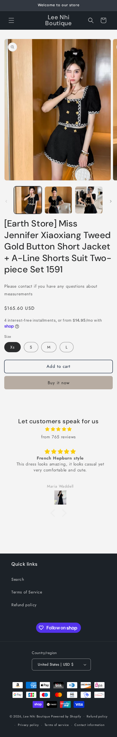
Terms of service (57, 725)
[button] (11, 20)
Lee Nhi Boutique (36, 716)
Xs (12, 347)
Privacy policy (28, 725)
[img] (58, 429)
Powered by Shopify (66, 716)
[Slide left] (6, 201)
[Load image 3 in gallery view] (89, 200)
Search (17, 579)
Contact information (89, 725)
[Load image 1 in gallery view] (28, 200)
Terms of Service (26, 592)
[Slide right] (111, 201)
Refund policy (24, 605)
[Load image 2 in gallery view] (58, 200)
